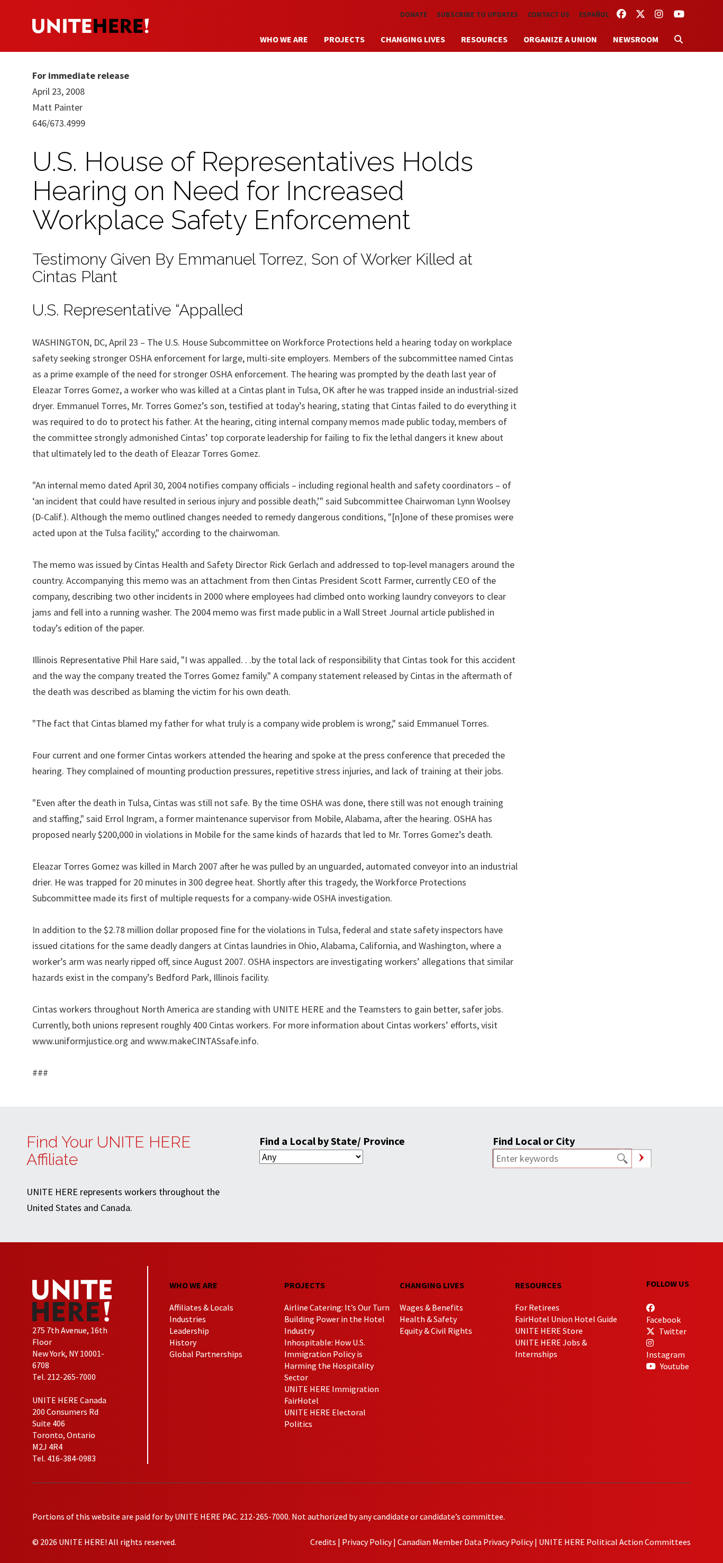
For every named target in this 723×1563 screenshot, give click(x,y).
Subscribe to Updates (477, 14)
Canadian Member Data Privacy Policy (465, 1542)
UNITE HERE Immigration (331, 1389)
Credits (323, 1542)
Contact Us (549, 14)
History (182, 1342)
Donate (413, 14)
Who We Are (284, 39)
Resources (484, 39)
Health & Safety (428, 1319)
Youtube (673, 1366)
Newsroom (635, 39)
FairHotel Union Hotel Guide (566, 1319)
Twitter (671, 1331)
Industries (187, 1319)
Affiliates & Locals (201, 1307)
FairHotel (301, 1400)
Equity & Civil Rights (436, 1330)
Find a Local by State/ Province (332, 1141)
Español (594, 14)
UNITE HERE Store (549, 1330)
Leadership (189, 1330)
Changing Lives (413, 39)
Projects (344, 39)
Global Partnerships (205, 1354)
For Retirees (537, 1307)
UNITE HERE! (90, 26)
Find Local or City (534, 1141)
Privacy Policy (367, 1542)
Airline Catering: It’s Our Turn (337, 1307)
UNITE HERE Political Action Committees (615, 1542)
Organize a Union (560, 39)
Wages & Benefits (431, 1307)
